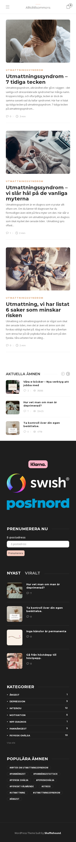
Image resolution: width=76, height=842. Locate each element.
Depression (39, 701)
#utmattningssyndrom (46, 792)
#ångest (14, 799)
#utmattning (17, 792)
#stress (46, 786)
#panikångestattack (45, 774)
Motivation (39, 715)
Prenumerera (15, 553)
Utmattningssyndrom (24, 70)
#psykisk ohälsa (19, 780)
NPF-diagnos (39, 721)
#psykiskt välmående (22, 786)
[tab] (14, 573)
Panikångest (39, 728)
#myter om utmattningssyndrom (29, 767)
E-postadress (16, 537)
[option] (38, 407)
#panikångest (18, 774)
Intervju (39, 708)
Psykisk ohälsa (39, 735)
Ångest (39, 694)
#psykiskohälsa (45, 780)
